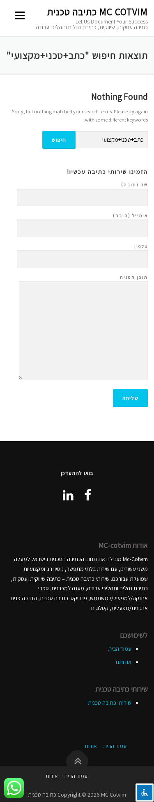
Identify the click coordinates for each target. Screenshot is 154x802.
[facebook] (87, 495)
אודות (91, 746)
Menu (21, 15)
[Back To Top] (77, 761)
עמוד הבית (119, 648)
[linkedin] (68, 495)
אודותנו (123, 662)
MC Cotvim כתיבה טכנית (97, 12)
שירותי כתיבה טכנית (109, 702)
